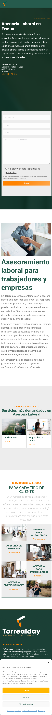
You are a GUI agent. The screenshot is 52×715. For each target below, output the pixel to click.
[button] (48, 662)
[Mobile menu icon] (46, 3)
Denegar (26, 697)
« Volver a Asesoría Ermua (41, 19)
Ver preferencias (26, 704)
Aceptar (26, 690)
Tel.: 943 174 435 (9, 74)
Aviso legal (41, 711)
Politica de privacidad (14, 711)
